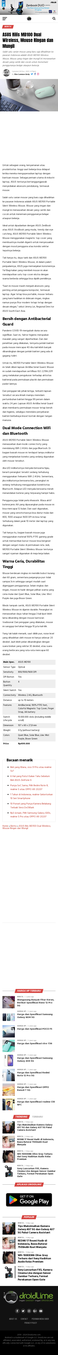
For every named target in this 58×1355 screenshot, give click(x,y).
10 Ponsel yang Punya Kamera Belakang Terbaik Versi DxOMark (30, 806)
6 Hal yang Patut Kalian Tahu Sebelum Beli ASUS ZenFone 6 (30, 778)
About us (13, 1318)
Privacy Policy (30, 1322)
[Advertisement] (29, 137)
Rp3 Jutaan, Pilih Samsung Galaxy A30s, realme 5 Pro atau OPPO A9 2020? (30, 815)
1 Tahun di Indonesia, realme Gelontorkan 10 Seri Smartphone (31, 796)
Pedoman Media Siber (40, 1318)
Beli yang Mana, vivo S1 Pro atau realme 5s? (31, 769)
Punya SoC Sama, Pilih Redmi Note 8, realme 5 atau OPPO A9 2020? (29, 787)
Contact (24, 1318)
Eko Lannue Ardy (22, 74)
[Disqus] (29, 878)
